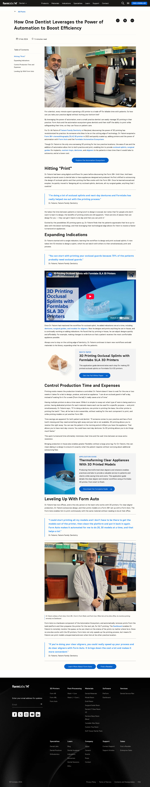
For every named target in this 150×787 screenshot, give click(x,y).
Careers (88, 750)
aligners (89, 150)
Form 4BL (53, 697)
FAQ (139, 782)
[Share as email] (132, 20)
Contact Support (109, 746)
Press (87, 758)
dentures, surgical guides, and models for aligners (66, 328)
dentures (78, 150)
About (87, 746)
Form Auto (63, 139)
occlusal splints (119, 147)
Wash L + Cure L (73, 697)
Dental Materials (91, 693)
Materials (55, 3)
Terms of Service (105, 782)
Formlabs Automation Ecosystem (89, 139)
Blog (69, 746)
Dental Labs (54, 746)
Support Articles (108, 750)
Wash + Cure (72, 693)
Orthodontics (54, 754)
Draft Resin (89, 701)
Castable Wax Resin (92, 723)
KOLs (69, 766)
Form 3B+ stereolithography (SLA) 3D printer (64, 136)
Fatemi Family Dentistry (71, 130)
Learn (87, 3)
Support (96, 3)
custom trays (67, 150)
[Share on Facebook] (118, 20)
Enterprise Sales (126, 750)
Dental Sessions (73, 762)
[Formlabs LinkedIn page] (38, 714)
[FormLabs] (10, 3)
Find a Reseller (139, 3)
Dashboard (117, 626)
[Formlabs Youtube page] (32, 714)
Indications (66, 3)
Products (45, 3)
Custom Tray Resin (91, 727)
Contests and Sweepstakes (124, 782)
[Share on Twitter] (125, 20)
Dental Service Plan (127, 693)
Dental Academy (73, 750)
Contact (105, 3)
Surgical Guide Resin (92, 705)
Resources (71, 758)
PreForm (106, 693)
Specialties (78, 3)
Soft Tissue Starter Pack (93, 731)
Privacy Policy (91, 782)
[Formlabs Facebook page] (14, 714)
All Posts (21, 12)
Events (87, 754)
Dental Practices (56, 750)
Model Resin (89, 697)
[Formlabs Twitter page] (20, 714)
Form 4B (53, 693)
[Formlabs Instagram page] (26, 714)
